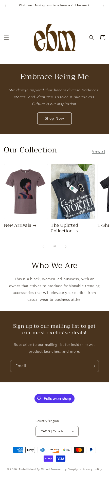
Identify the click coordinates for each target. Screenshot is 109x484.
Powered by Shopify (64, 469)
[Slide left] (43, 246)
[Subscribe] (93, 366)
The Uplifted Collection (64, 228)
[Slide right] (65, 246)
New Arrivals (17, 225)
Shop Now (54, 118)
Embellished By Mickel (34, 469)
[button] (6, 37)
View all (98, 152)
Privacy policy (92, 469)
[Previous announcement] (5, 5)
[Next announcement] (103, 5)
